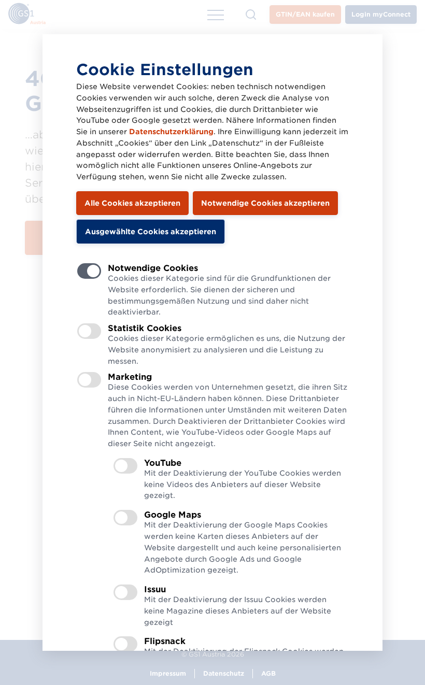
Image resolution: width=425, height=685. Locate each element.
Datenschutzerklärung (171, 131)
